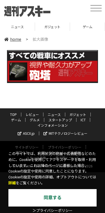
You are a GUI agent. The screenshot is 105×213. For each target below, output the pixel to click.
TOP (13, 114)
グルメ (35, 119)
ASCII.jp (29, 133)
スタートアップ (60, 119)
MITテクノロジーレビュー (68, 133)
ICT (83, 119)
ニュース (54, 114)
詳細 (12, 183)
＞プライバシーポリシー (52, 210)
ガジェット (47, 26)
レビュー (32, 114)
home (15, 39)
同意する (53, 197)
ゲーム (82, 26)
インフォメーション (53, 125)
